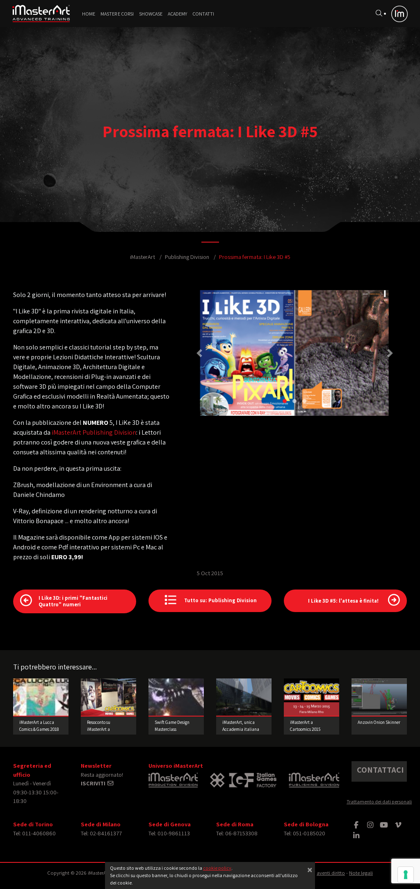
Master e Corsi (117, 14)
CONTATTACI (380, 769)
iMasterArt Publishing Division (94, 432)
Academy (177, 14)
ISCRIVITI (94, 783)
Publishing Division (187, 257)
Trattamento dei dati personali (379, 801)
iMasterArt (142, 257)
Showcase (150, 14)
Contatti (203, 14)
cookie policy (217, 868)
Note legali (361, 872)
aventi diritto (331, 872)
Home (88, 14)
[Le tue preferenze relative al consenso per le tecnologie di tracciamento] (405, 874)
